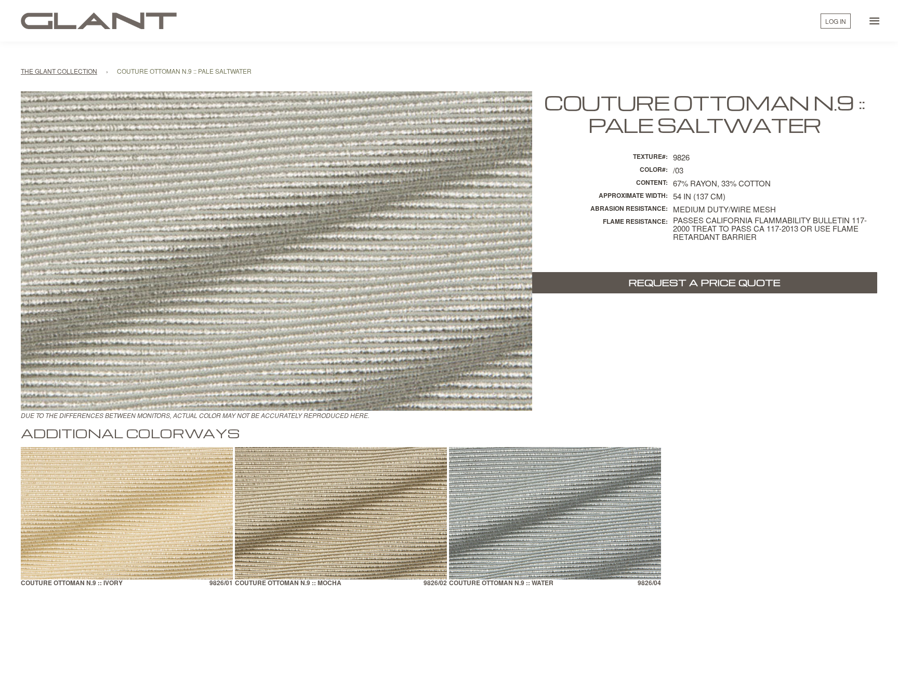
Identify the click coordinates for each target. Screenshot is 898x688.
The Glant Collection (59, 70)
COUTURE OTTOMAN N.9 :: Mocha (288, 583)
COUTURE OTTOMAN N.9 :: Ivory (72, 583)
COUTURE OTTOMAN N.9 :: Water (501, 583)
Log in (835, 21)
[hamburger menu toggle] (875, 21)
